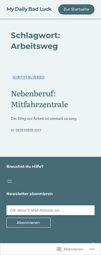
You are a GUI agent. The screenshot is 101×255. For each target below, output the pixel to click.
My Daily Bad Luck (28, 9)
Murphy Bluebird (28, 77)
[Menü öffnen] (9, 181)
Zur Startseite (76, 9)
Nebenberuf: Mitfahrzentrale (39, 98)
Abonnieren (28, 222)
